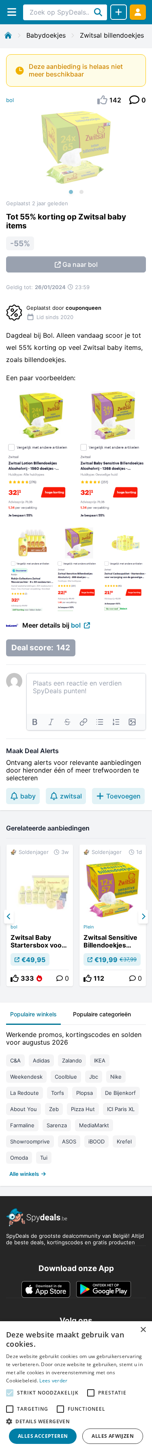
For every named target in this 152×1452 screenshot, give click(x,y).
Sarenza (57, 1125)
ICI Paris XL (121, 1109)
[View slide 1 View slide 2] (76, 155)
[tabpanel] (76, 1102)
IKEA (99, 1060)
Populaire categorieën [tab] (102, 1014)
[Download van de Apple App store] (45, 1289)
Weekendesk (26, 1076)
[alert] (76, 1386)
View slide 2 (81, 192)
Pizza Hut (83, 1109)
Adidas (41, 1060)
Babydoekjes (46, 35)
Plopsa (84, 1093)
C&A (15, 1060)
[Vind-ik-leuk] (15, 978)
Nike (116, 1076)
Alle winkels (24, 1174)
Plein (88, 927)
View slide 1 (71, 192)
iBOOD (96, 1141)
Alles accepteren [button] (43, 1436)
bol (10, 100)
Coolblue (66, 1076)
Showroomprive (30, 1141)
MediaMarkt (94, 1125)
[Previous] (9, 917)
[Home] (8, 35)
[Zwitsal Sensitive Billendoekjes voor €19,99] (112, 915)
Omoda (19, 1157)
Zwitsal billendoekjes (112, 35)
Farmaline (22, 1125)
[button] (76, 1421)
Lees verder (53, 1380)
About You (23, 1109)
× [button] (143, 1330)
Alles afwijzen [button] (113, 1436)
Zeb (54, 1109)
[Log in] (138, 11)
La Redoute (24, 1093)
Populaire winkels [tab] (33, 1014)
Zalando (72, 1060)
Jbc (93, 1076)
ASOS (69, 1141)
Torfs (57, 1093)
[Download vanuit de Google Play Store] (103, 1289)
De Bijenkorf (120, 1093)
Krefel (124, 1141)
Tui (43, 1157)
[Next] (143, 917)
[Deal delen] (118, 12)
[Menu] (11, 12)
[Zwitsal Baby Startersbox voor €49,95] (39, 915)
